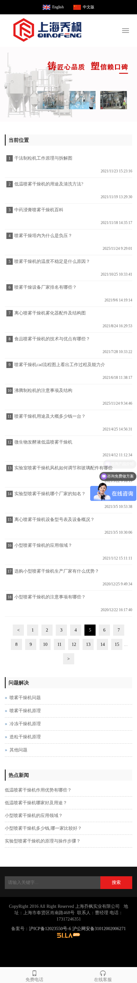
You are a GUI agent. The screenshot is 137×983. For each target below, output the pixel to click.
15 (117, 644)
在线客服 (103, 979)
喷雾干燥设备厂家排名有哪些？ (45, 287)
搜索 (116, 882)
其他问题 (18, 750)
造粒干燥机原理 (25, 736)
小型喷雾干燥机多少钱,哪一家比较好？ (43, 828)
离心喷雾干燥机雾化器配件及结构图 (50, 313)
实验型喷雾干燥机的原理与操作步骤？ (43, 841)
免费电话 (34, 979)
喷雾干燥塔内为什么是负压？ (43, 235)
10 (45, 644)
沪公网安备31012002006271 (99, 928)
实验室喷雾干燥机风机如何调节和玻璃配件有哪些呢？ (62, 470)
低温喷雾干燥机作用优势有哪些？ (38, 790)
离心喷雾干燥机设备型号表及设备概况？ (54, 519)
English (58, 7)
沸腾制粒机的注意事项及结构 (43, 390)
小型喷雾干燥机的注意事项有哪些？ (50, 597)
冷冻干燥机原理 (25, 723)
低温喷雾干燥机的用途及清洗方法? (48, 184)
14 (102, 644)
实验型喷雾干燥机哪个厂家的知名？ (50, 493)
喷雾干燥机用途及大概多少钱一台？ (50, 416)
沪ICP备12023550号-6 (50, 928)
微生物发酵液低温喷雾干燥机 (43, 442)
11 (59, 644)
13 (88, 644)
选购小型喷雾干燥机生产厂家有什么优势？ (56, 571)
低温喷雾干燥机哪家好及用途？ (36, 802)
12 (74, 644)
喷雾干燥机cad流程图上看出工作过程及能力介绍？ (59, 366)
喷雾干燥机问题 (25, 697)
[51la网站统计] (68, 935)
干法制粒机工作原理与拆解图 (43, 158)
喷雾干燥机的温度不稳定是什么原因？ (52, 261)
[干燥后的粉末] (68, 84)
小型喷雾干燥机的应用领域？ (43, 545)
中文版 (88, 7)
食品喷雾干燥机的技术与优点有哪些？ (52, 338)
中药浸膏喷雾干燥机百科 (38, 209)
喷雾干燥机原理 (25, 710)
